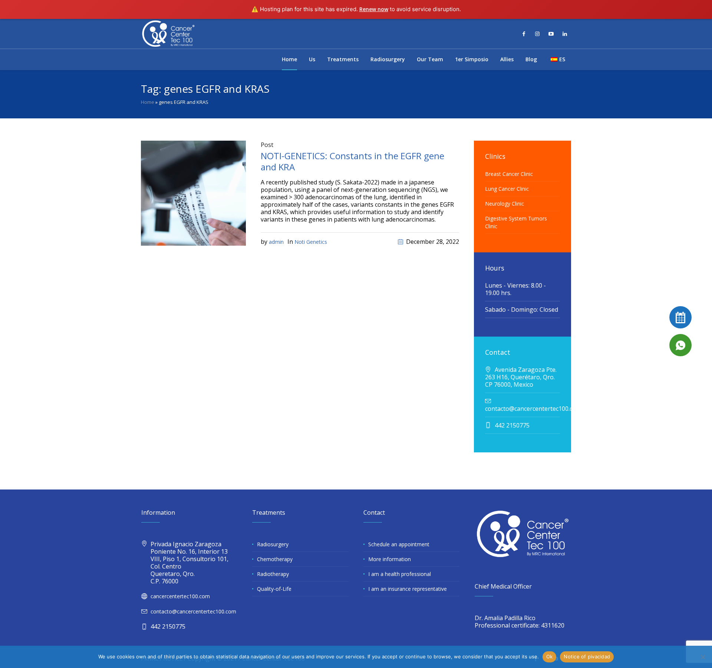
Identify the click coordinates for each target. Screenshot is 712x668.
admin (276, 241)
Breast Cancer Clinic (509, 173)
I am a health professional (399, 573)
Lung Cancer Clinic (507, 188)
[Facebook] (523, 34)
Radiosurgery (273, 544)
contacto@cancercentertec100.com (193, 611)
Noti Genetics (310, 241)
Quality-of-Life (274, 588)
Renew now (373, 9)
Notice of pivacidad (587, 656)
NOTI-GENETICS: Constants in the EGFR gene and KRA (352, 161)
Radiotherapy (273, 573)
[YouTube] (551, 34)
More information (389, 559)
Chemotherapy (275, 559)
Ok (549, 656)
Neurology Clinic (504, 203)
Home (147, 102)
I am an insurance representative (407, 588)
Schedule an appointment (398, 544)
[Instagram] (537, 34)
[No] (702, 657)
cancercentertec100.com (180, 596)
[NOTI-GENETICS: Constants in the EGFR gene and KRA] (193, 192)
